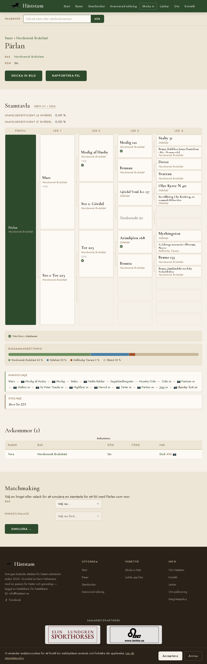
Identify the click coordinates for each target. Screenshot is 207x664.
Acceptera (170, 656)
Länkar (164, 6)
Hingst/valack (17, 514)
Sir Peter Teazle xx (49, 387)
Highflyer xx (78, 387)
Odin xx (166, 381)
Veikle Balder (94, 381)
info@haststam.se (19, 593)
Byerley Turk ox (185, 387)
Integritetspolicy (178, 599)
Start (67, 6)
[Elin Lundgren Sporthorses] (72, 634)
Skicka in (148, 6)
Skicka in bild (23, 76)
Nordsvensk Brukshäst (32, 38)
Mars (11, 381)
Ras (7, 501)
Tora (11, 454)
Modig (58, 381)
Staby (74, 381)
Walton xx (21, 387)
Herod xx (102, 387)
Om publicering (178, 592)
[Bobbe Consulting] (134, 634)
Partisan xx (186, 381)
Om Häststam (176, 570)
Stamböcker (96, 6)
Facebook (15, 600)
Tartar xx (123, 387)
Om (176, 6)
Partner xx (145, 387)
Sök (97, 19)
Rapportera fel (66, 76)
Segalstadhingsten (121, 381)
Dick (165, 454)
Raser (79, 6)
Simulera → (21, 529)
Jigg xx (164, 387)
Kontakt (190, 6)
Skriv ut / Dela (45, 106)
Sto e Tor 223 (17, 404)
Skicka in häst (133, 570)
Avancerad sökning (123, 6)
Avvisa (193, 656)
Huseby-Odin (147, 381)
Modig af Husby (33, 381)
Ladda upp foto (134, 577)
